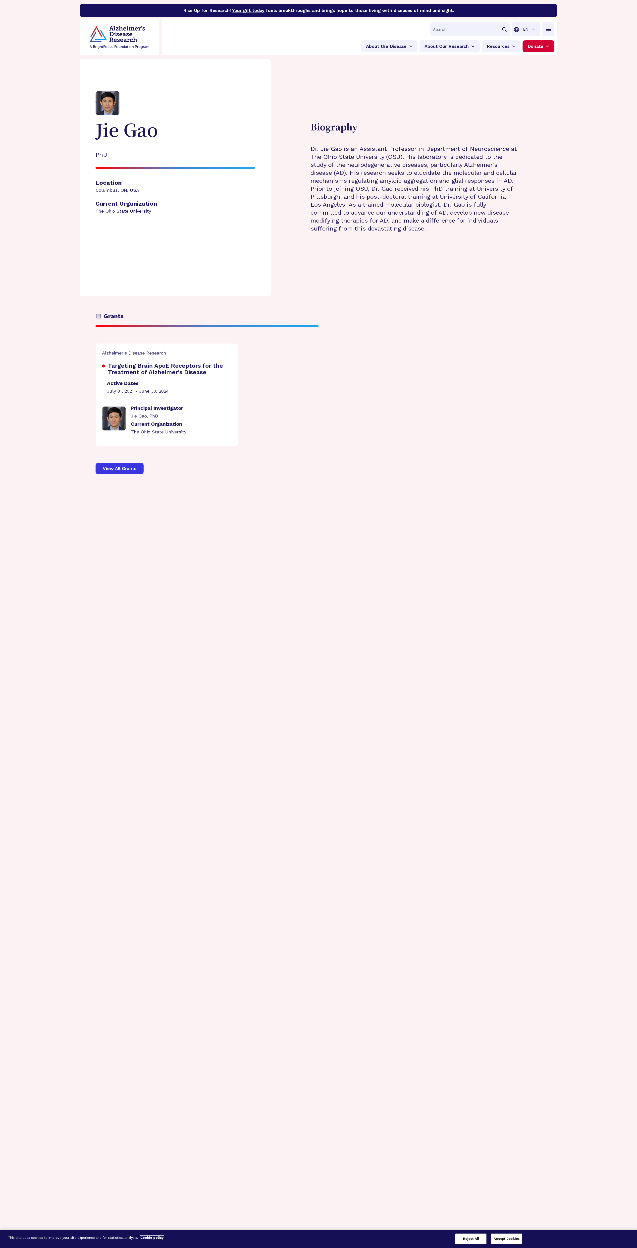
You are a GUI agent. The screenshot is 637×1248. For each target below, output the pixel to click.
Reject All (471, 1239)
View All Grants (119, 468)
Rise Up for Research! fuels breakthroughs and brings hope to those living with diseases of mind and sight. (318, 10)
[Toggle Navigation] (548, 29)
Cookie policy (151, 1238)
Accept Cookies (507, 1239)
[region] (318, 1239)
